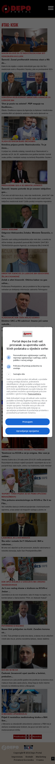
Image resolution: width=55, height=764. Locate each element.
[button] (27, 374)
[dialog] (27, 382)
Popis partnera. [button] (34, 394)
